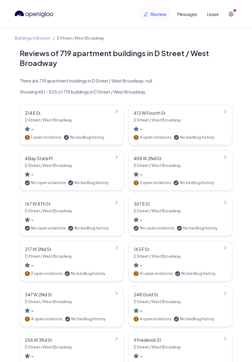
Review (158, 14)
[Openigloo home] (34, 14)
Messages (187, 14)
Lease (213, 14)
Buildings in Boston (32, 38)
